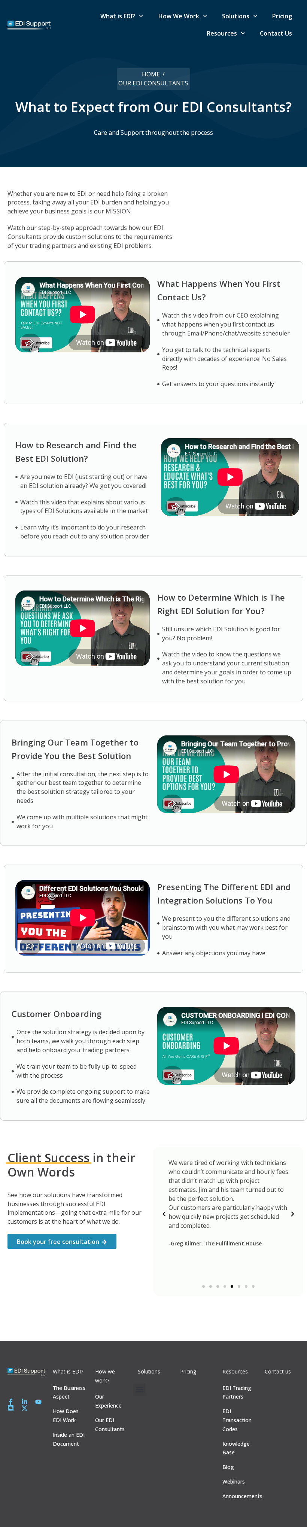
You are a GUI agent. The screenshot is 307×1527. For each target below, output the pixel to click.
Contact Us (276, 33)
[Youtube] (38, 1402)
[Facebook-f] (10, 1402)
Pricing (282, 16)
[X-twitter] (24, 1408)
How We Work (178, 16)
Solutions (235, 16)
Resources (222, 33)
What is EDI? (117, 16)
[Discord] (10, 1408)
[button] (164, 1214)
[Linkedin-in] (24, 1402)
